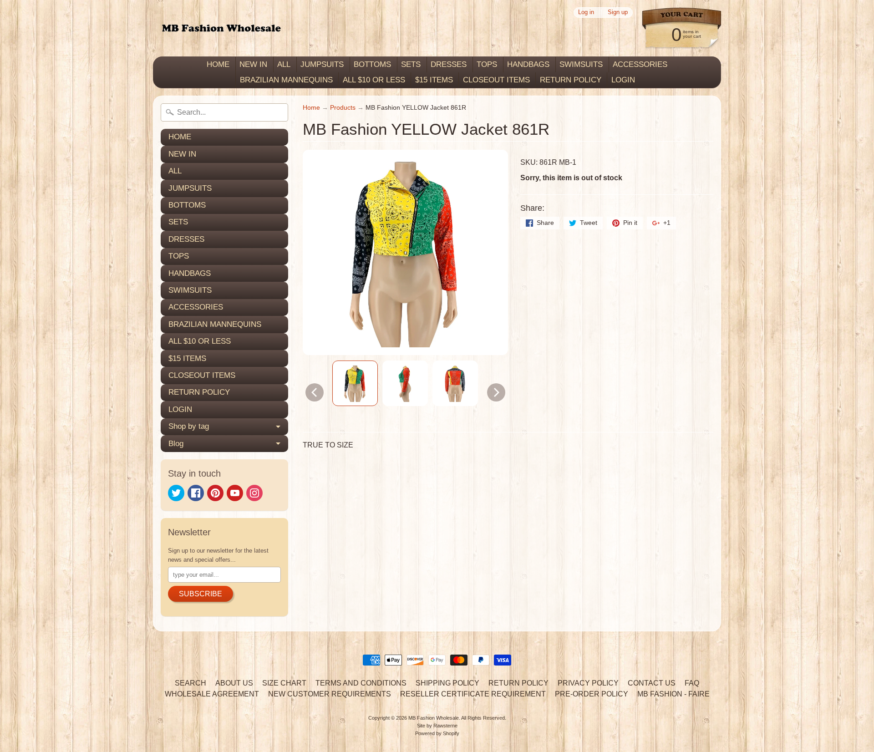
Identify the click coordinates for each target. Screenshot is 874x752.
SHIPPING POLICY (447, 683)
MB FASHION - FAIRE (673, 694)
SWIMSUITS (581, 64)
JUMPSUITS (322, 64)
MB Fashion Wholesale (433, 718)
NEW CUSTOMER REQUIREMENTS (329, 694)
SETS (411, 64)
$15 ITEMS (434, 80)
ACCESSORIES (640, 64)
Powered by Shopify (437, 733)
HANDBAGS (528, 64)
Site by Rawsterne (437, 725)
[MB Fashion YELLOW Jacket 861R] (355, 383)
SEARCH (190, 683)
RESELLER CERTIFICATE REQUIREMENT (473, 694)
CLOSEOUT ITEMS (496, 80)
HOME (218, 64)
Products (343, 107)
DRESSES (449, 64)
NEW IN (253, 64)
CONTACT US (652, 683)
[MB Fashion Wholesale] (221, 28)
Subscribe (200, 594)
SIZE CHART (284, 683)
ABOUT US (234, 683)
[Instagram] (254, 493)
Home (311, 107)
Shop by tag (188, 426)
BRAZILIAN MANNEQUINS (286, 80)
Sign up (618, 12)
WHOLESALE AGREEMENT (212, 694)
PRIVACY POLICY (588, 683)
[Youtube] (235, 493)
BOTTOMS (372, 64)
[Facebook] (196, 493)
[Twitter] (176, 493)
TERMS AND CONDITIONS (361, 683)
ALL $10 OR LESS (374, 80)
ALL (283, 64)
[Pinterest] (215, 493)
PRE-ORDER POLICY (591, 694)
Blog (175, 443)
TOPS (487, 64)
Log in (586, 12)
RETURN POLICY (570, 80)
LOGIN (623, 80)
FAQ (692, 683)
